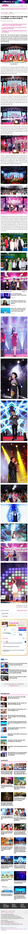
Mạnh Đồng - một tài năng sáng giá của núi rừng (17, 747)
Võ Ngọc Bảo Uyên (13, 623)
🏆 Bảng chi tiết (5, 638)
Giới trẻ (22, 904)
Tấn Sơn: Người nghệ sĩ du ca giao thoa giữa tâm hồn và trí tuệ (17, 728)
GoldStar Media (7, 927)
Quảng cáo (7, 912)
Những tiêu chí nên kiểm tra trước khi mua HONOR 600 (17, 734)
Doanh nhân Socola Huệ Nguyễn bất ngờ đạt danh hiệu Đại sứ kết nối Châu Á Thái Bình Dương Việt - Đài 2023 (14, 25)
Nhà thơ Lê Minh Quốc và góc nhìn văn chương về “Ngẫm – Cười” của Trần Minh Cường (17, 717)
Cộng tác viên (12, 912)
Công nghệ (22, 906)
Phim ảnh (14, 905)
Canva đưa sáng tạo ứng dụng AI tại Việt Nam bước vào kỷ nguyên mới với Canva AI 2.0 (17, 723)
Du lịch (22, 905)
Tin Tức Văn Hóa (8, 911)
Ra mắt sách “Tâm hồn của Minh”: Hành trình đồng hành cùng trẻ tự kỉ (16, 740)
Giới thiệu (3, 912)
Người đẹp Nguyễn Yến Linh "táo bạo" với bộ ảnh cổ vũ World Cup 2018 (17, 703)
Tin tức (5, 904)
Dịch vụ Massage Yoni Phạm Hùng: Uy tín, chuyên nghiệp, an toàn (17, 709)
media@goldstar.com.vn (14, 685)
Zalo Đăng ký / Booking (23, 610)
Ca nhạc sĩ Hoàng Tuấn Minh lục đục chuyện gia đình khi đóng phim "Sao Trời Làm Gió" (14, 28)
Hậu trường (6, 905)
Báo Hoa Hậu (4, 930)
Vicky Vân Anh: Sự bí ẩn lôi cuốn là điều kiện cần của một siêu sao (17, 697)
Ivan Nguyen (15, 927)
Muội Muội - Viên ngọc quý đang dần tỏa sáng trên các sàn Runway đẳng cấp (14, 31)
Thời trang (14, 906)
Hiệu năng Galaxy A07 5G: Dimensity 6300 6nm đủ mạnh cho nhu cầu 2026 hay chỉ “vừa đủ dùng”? (17, 754)
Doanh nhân (6, 906)
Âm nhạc (13, 904)
